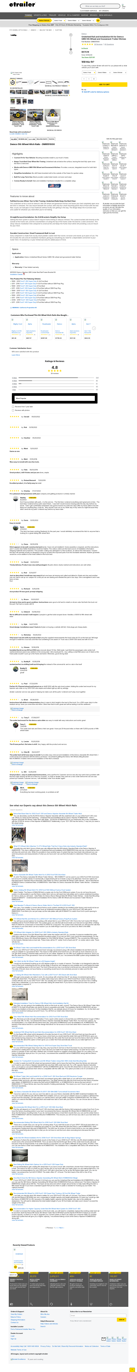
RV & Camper (73, 15)
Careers (43, 1317)
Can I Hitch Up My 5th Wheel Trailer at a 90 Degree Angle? (34, 961)
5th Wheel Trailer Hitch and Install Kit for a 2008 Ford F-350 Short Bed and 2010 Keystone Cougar (48, 1076)
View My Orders (16, 1314)
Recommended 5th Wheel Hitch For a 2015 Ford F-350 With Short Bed (38, 1107)
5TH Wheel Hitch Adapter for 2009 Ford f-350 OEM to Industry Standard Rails (41, 932)
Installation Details (16, 274)
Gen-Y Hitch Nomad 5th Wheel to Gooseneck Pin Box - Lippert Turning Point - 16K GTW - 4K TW (89, 332)
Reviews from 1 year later (24, 407)
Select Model (86, 20)
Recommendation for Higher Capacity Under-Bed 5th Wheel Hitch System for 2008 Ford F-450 (47, 1209)
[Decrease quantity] (84, 79)
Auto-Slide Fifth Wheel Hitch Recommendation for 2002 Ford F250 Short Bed (41, 1017)
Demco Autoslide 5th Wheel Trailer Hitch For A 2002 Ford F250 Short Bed (39, 875)
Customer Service (88, 11)
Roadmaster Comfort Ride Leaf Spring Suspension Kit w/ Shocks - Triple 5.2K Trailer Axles (45, 332)
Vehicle (62, 15)
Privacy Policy (46, 1346)
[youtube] (124, 1339)
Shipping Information (18, 1320)
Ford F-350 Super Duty (28, 290)
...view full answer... (18, 824)
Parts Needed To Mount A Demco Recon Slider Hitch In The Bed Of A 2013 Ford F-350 (44, 905)
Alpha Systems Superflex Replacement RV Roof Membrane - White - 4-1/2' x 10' (75, 332)
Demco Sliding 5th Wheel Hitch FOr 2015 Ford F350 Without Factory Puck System (42, 890)
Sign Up (13, 1339)
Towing (28, 15)
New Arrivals (105, 15)
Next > (61, 1228)
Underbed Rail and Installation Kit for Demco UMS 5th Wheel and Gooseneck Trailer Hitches (19, 1261)
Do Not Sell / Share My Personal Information (67, 1346)
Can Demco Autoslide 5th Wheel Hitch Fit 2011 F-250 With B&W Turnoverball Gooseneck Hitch (47, 1092)
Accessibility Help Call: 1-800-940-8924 (25, 1346)
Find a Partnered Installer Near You (23, 1329)
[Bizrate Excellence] (18, 1359)
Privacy (72, 1321)
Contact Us (14, 1322)
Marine (84, 15)
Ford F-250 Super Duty (28, 281)
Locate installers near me (18, 134)
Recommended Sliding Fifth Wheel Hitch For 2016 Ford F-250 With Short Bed (41, 1122)
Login (13, 1336)
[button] (94, 328)
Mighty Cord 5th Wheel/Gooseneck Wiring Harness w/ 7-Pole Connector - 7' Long (17, 332)
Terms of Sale (105, 1346)
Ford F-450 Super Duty (29, 300)
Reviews (98, 44)
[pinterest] (114, 1339)
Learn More (16, 355)
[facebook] (109, 1339)
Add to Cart (104, 84)
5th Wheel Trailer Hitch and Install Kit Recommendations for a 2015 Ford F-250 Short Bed (45, 948)
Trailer (52, 15)
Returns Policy (16, 1317)
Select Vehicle (44, 20)
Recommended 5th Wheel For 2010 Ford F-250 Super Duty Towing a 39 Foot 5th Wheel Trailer (47, 1193)
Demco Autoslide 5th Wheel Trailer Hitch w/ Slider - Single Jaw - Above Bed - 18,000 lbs (60, 332)
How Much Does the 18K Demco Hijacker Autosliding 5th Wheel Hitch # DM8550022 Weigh (46, 1178)
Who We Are (44, 1314)
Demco (84, 34)
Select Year (58, 20)
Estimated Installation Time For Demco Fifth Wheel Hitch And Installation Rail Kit (41, 1003)
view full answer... (18, 901)
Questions (109, 44)
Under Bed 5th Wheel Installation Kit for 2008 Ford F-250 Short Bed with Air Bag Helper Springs (47, 1138)
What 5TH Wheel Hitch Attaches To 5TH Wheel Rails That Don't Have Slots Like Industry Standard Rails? (50, 846)
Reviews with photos (22, 410)
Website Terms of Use (18, 1350)
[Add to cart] (15, 1267)
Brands (93, 15)
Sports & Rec (40, 15)
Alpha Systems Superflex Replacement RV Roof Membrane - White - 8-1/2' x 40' (31, 332)
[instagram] (119, 1339)
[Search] (83, 6)
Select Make (72, 20)
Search (42, 1326)
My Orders (104, 11)
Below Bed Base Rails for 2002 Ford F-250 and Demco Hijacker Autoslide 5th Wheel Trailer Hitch (48, 813)
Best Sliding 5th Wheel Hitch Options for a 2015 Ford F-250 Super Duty (38, 1164)
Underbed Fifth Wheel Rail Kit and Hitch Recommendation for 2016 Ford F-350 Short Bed (45, 1032)
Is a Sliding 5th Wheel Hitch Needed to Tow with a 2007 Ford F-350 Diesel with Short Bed (45, 975)
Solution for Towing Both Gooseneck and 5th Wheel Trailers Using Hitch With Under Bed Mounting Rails (50, 1061)
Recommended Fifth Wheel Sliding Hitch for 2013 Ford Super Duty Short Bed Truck (43, 1045)
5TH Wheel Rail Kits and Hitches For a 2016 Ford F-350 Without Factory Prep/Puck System (45, 919)
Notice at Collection (92, 1346)
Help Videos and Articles (49, 1324)
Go (98, 20)
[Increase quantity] (94, 79)
